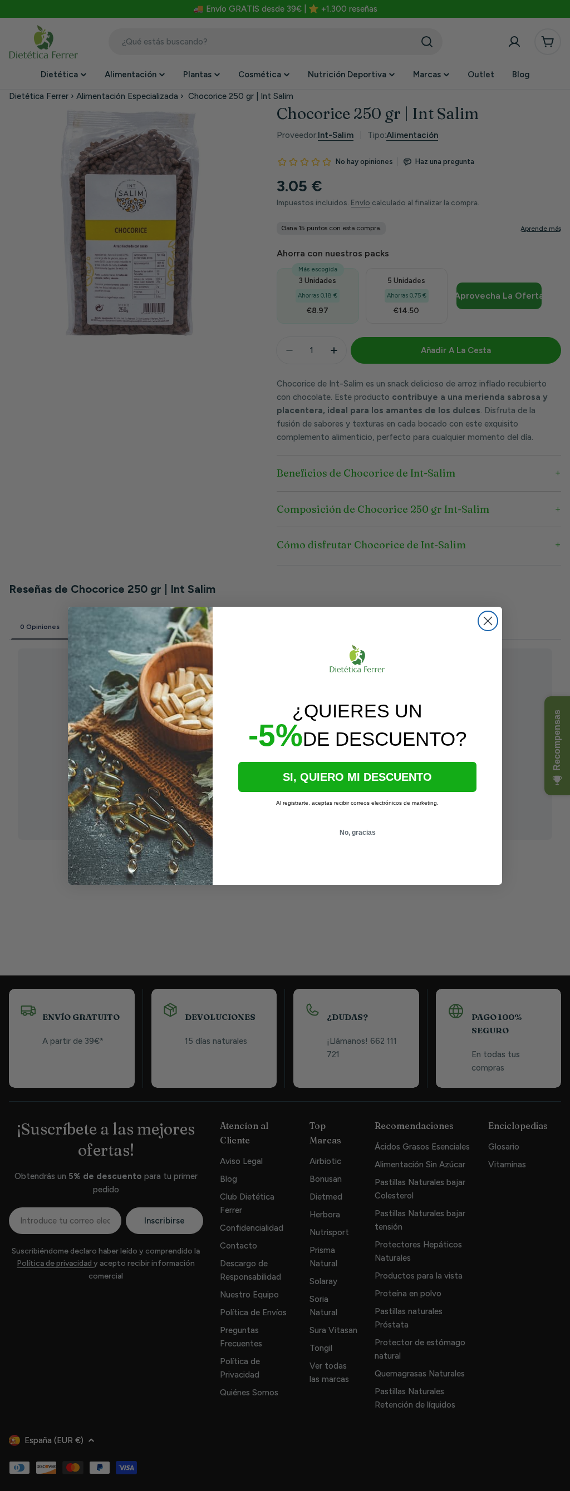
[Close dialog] (488, 621)
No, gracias (358, 832)
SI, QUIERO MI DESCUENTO (357, 777)
